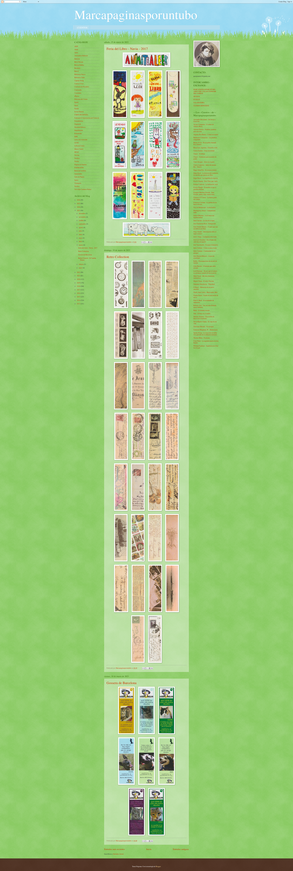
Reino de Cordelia (80, 171)
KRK (76, 136)
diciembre (82, 213)
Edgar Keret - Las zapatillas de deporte (205, 178)
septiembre (82, 224)
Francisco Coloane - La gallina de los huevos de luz (205, 203)
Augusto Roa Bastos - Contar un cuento (205, 134)
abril (80, 241)
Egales (76, 102)
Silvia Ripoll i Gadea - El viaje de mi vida (205, 322)
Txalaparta (77, 183)
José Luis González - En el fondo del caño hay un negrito (204, 241)
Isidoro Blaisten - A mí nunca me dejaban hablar (203, 216)
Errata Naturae (79, 111)
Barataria (77, 68)
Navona (76, 155)
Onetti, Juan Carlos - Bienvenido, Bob (205, 292)
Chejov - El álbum (199, 154)
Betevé (76, 71)
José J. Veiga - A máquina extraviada (205, 237)
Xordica (76, 186)
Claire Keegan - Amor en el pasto (203, 162)
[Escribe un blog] (144, 242)
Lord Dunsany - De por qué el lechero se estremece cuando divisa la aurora (205, 272)
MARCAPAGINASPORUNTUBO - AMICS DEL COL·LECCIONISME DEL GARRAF (204, 91)
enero (81, 268)
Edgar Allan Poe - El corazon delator (205, 170)
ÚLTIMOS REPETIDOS (201, 106)
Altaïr (76, 49)
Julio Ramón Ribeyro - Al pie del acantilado (203, 257)
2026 (78, 200)
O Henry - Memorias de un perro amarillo (203, 288)
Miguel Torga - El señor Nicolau (203, 281)
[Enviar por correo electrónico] (142, 242)
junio (81, 234)
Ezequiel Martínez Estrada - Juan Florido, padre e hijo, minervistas (203, 193)
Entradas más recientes (114, 849)
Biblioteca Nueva (79, 74)
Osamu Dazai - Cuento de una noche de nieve (205, 296)
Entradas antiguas (181, 849)
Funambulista (78, 121)
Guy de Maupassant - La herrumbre (204, 207)
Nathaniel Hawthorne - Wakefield (204, 284)
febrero (81, 264)
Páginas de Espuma (80, 164)
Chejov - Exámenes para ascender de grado (204, 158)
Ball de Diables (79, 65)
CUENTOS (82, 27)
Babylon (77, 59)
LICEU (76, 143)
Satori (76, 180)
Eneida (76, 108)
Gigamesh (77, 124)
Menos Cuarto (78, 149)
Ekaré (76, 105)
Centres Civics (79, 83)
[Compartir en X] (147, 242)
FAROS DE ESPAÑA (81, 115)
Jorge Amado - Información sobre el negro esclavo (204, 233)
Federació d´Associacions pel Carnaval (86, 118)
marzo (81, 245)
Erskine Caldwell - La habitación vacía (205, 184)
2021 (78, 276)
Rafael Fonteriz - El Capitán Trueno (87, 259)
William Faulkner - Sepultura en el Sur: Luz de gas (206, 347)
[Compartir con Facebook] (149, 242)
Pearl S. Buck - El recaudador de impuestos (203, 301)
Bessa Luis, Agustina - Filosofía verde (205, 147)
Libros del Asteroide (80, 139)
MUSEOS (196, 96)
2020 (78, 279)
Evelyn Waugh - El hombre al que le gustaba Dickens (204, 188)
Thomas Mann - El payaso (201, 338)
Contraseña (77, 90)
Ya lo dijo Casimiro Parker (82, 189)
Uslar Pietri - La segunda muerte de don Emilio (205, 342)
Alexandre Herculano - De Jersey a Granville (204, 120)
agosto (81, 227)
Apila (76, 52)
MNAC (76, 152)
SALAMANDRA (199, 102)
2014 (78, 300)
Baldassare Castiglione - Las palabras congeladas (205, 138)
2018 (78, 286)
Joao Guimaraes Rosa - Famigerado (204, 223)
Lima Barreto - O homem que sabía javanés (204, 267)
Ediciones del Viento (81, 99)
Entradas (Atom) (118, 854)
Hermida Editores (80, 127)
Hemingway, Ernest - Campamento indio (204, 211)
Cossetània (77, 93)
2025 (78, 203)
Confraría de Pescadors (81, 87)
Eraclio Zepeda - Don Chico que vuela (205, 181)
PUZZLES (196, 99)
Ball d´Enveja (78, 62)
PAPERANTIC (79, 167)
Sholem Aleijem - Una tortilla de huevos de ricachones (203, 317)
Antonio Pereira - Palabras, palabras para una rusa (204, 130)
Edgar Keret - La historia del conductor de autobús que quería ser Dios (205, 174)
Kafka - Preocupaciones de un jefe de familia (205, 262)
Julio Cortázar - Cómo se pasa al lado (205, 248)
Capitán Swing (79, 80)
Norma (76, 161)
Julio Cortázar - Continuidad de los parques (204, 252)
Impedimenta (78, 130)
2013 (78, 304)
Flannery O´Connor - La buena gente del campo (205, 198)
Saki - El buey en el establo (201, 313)
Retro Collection (118, 256)
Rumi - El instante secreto (201, 310)
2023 (78, 210)
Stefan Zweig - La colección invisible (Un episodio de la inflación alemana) (205, 334)
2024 (78, 207)
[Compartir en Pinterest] (151, 242)
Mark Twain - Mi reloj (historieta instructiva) (203, 277)
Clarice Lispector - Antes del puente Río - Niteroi (204, 166)
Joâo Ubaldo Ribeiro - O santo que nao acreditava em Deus (205, 228)
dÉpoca (76, 96)
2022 (78, 272)
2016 (78, 293)
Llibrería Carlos (79, 146)
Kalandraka (78, 133)
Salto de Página (79, 177)
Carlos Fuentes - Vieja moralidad (203, 151)
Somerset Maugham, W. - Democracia (205, 330)
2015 (78, 297)
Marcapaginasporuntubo (135, 14)
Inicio (148, 849)
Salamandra (78, 174)
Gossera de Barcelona (121, 682)
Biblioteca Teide (79, 77)
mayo (81, 238)
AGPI (76, 46)
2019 (78, 283)
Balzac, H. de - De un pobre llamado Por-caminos (204, 143)
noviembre (82, 217)
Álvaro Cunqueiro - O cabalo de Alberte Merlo (203, 125)
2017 (78, 290)
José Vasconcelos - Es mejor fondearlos (205, 245)
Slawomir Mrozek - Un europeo (203, 326)
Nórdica (77, 158)
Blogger (158, 866)
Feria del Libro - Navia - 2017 (127, 48)
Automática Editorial (81, 56)
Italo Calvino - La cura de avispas (203, 220)
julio (80, 231)
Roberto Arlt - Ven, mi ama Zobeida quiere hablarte (204, 306)
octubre (81, 220)
